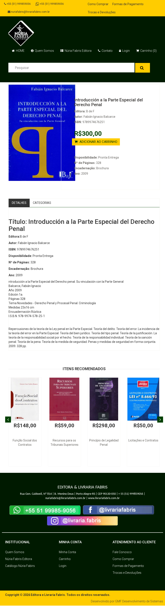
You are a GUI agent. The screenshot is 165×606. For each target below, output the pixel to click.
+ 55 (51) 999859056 (130, 494)
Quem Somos (44, 50)
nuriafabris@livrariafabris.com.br (30, 11)
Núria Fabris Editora (78, 50)
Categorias (42, 203)
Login (126, 50)
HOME (19, 50)
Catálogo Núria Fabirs (20, 566)
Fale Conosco (122, 552)
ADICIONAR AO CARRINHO (98, 142)
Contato (107, 50)
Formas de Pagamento (128, 4)
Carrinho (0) (148, 50)
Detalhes (19, 203)
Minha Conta (67, 552)
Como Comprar (98, 4)
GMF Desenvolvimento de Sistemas (139, 601)
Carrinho (65, 559)
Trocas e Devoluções (102, 12)
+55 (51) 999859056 (18, 3)
